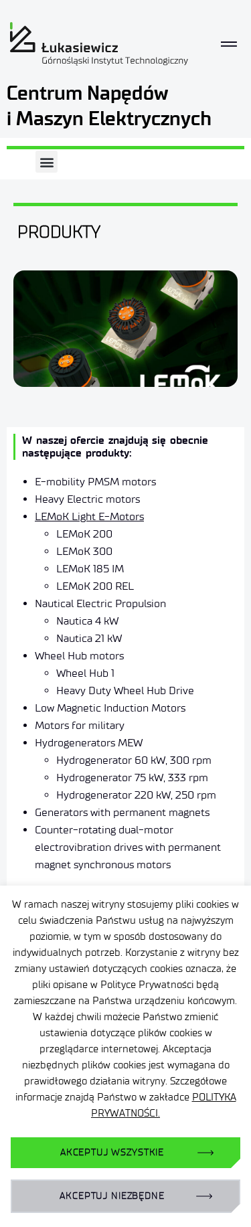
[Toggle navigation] (229, 44)
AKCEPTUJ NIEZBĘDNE (112, 1196)
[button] (46, 162)
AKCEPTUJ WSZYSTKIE (112, 1152)
